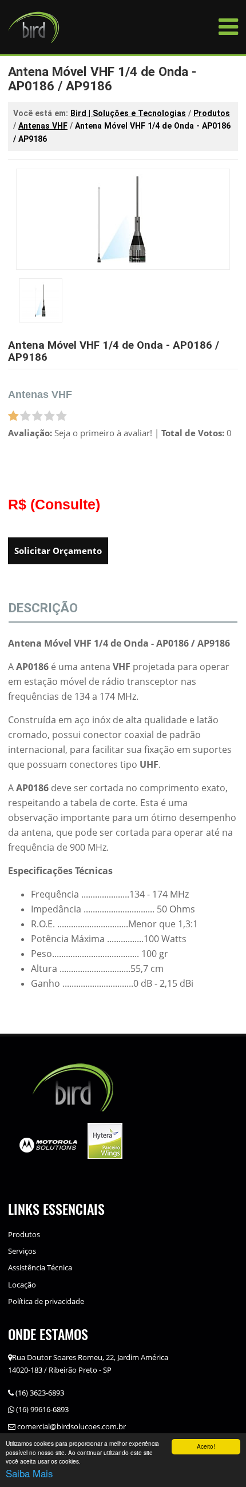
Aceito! (206, 1446)
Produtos (24, 1234)
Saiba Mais (29, 1473)
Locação (22, 1284)
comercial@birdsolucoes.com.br (70, 1426)
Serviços (22, 1251)
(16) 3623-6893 (39, 1393)
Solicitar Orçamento (58, 550)
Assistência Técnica (40, 1267)
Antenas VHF (40, 394)
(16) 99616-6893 (41, 1409)
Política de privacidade (46, 1301)
